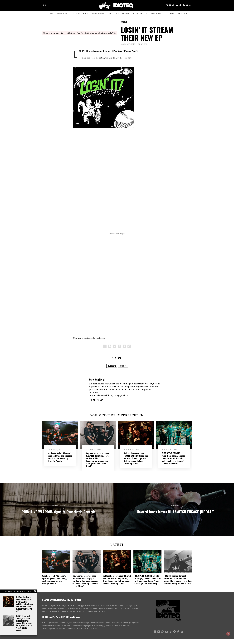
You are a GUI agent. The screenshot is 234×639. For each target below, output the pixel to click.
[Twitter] (170, 5)
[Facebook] (166, 5)
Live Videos (157, 13)
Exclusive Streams (118, 13)
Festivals (183, 13)
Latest (49, 13)
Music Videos (140, 13)
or (59, 616)
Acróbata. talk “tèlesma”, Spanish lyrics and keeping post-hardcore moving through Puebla (60, 457)
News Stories (80, 13)
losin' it (123, 366)
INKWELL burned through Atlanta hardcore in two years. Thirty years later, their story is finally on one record (24, 623)
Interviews (97, 13)
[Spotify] (183, 5)
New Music (63, 13)
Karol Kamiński (96, 379)
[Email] (190, 5)
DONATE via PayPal (50, 616)
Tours (170, 13)
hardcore (112, 366)
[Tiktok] (180, 5)
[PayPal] (187, 5)
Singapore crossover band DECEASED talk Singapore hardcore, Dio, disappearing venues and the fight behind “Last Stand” (97, 460)
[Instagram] (173, 5)
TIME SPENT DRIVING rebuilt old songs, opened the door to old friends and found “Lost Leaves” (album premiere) (173, 458)
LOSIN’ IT (83, 50)
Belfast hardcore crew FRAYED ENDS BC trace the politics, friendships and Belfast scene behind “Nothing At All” (24, 604)
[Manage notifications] (228, 634)
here (130, 57)
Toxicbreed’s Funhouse (94, 337)
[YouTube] (177, 5)
